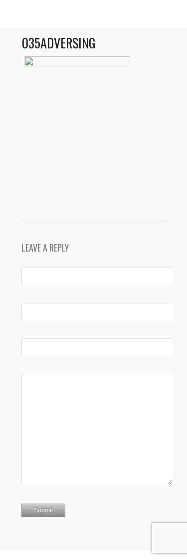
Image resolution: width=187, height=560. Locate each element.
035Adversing (58, 42)
